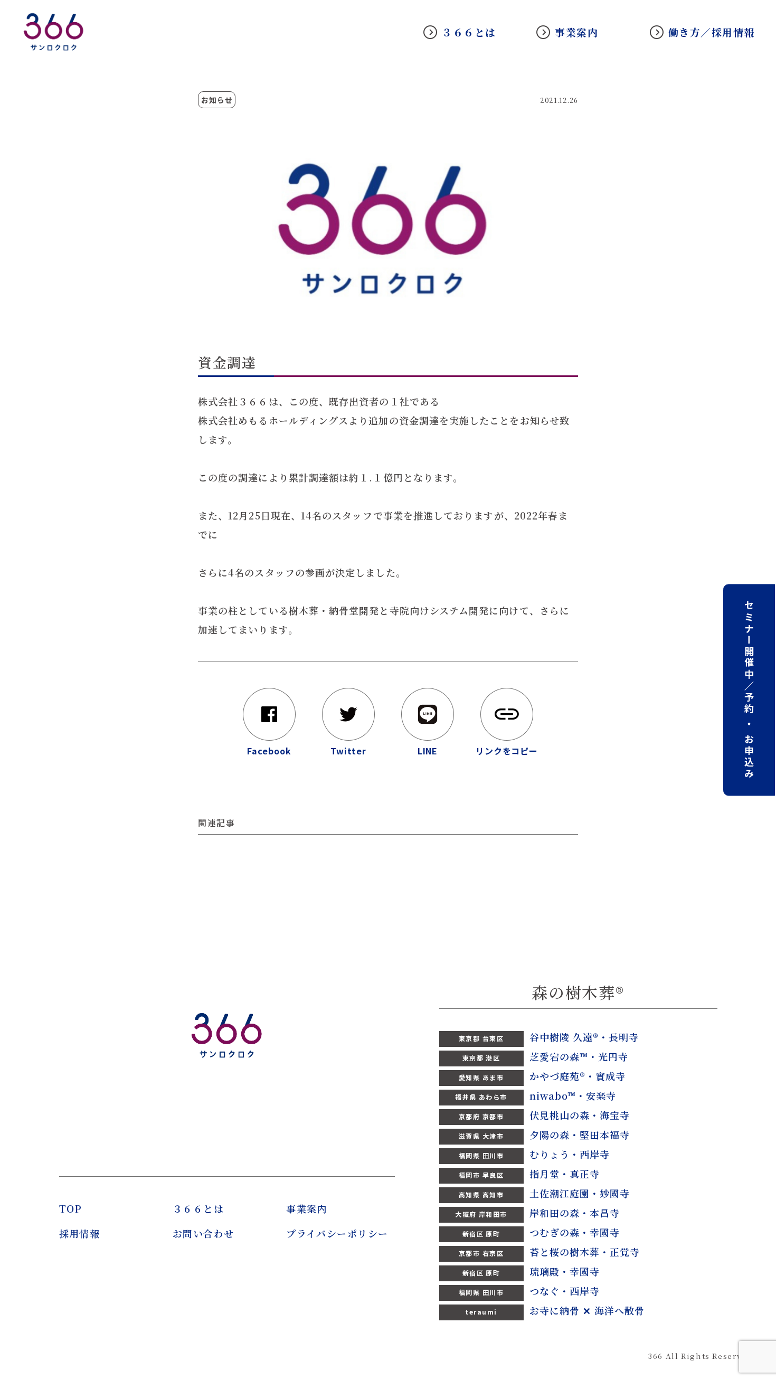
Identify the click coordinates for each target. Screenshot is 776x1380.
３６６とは (469, 32)
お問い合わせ (203, 1233)
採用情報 (79, 1233)
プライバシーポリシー (337, 1233)
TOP (70, 1208)
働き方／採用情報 (711, 32)
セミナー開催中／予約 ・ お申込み (749, 689)
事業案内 (576, 32)
